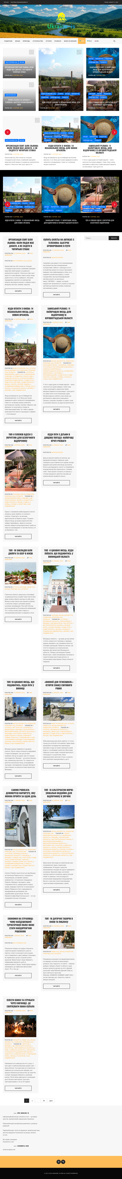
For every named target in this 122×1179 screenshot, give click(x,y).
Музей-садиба (24, 384)
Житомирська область (24, 1048)
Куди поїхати (27, 382)
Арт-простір (17, 727)
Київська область (17, 1050)
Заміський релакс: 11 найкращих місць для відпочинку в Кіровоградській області (103, 69)
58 (44, 1101)
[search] (114, 41)
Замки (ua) (17, 857)
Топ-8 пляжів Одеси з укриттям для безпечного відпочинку (102, 103)
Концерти (17, 1040)
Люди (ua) (102, 207)
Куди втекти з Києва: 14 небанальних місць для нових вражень (61, 103)
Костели (17, 733)
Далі (51, 1101)
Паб (33, 737)
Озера (69, 849)
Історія (49, 41)
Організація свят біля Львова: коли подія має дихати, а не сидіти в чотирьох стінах (19, 69)
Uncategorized (11, 95)
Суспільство (38, 41)
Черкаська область (60, 855)
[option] (22, 143)
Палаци (66, 629)
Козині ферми (27, 378)
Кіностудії (28, 376)
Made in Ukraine (70, 41)
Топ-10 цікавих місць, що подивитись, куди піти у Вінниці (20, 685)
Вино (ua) (19, 374)
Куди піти (29, 380)
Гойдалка (18, 376)
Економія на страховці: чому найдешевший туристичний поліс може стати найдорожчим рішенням (20, 925)
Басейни (62, 365)
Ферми (30, 388)
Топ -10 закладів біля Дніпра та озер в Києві (100, 221)
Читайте (18, 291)
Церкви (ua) (16, 865)
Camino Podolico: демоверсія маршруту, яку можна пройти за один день (20, 793)
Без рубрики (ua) (12, 62)
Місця (17, 41)
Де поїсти (68, 623)
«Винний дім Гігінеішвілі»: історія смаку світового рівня (58, 685)
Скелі (27, 863)
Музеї (14, 384)
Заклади (92, 93)
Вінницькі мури (20, 853)
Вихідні (9, 376)
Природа (26, 41)
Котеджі (58, 373)
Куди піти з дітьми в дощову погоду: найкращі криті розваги (59, 437)
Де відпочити (56, 623)
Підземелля (25, 737)
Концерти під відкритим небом (19, 1052)
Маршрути (75, 93)
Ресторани (17, 741)
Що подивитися (19, 390)
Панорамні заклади (14, 739)
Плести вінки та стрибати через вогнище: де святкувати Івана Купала (20, 1003)
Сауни (67, 377)
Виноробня (29, 374)
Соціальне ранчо (19, 388)
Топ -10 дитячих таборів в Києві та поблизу (59, 920)
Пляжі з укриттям (19, 504)
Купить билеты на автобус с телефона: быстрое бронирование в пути (19, 102)
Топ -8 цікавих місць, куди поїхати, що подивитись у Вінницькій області (58, 553)
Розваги (57, 41)
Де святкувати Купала (22, 1046)
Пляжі (60, 377)
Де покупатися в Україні (61, 839)
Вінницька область (59, 729)
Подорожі (8, 41)
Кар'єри (59, 845)
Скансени (21, 1056)
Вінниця (27, 727)
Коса (54, 847)
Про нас (6, 2)
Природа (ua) (55, 97)
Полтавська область (60, 851)
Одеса (26, 502)
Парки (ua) (29, 386)
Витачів (26, 1044)
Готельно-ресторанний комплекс (58, 367)
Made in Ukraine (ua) (48, 93)
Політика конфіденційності (19, 2)
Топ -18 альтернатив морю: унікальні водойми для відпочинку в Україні (58, 793)
